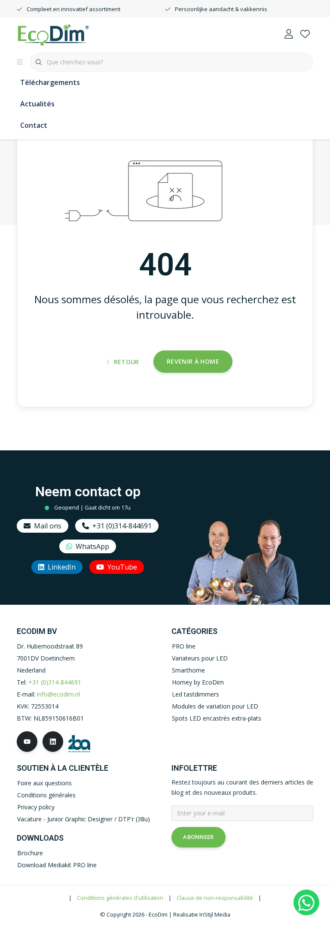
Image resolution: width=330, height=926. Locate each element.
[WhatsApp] (306, 902)
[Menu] (20, 62)
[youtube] (27, 741)
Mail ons (47, 526)
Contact (33, 125)
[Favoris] (305, 34)
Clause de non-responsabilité (215, 898)
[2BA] (79, 743)
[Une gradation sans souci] (53, 34)
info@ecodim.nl (58, 694)
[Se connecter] (289, 34)
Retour (126, 362)
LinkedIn (62, 567)
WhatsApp (92, 546)
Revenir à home (193, 361)
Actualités (37, 104)
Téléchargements (50, 82)
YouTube (122, 567)
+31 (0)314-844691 (122, 526)
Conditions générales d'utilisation (120, 898)
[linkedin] (53, 741)
